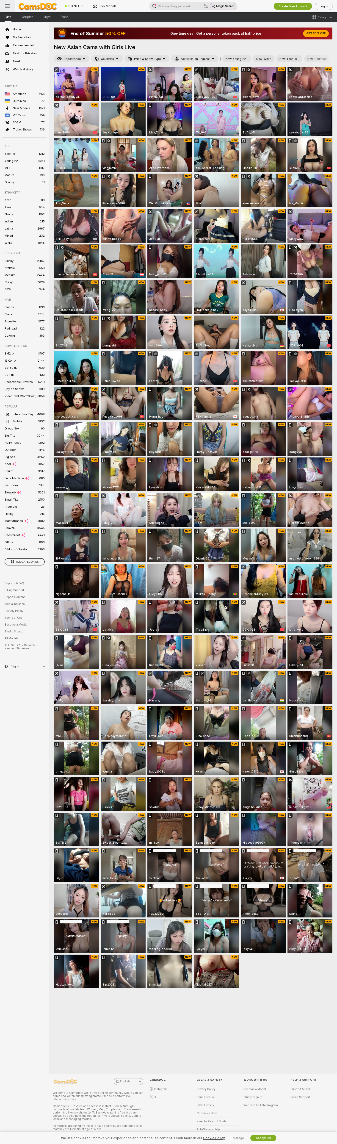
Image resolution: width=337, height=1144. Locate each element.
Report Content (15, 597)
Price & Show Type (147, 59)
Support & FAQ (14, 583)
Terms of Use (13, 617)
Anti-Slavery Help (208, 1129)
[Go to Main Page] (38, 6)
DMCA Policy (205, 1105)
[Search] (206, 6)
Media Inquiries (15, 604)
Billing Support (14, 590)
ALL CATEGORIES (27, 561)
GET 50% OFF (316, 33)
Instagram (161, 1089)
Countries (107, 59)
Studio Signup (14, 631)
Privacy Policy (14, 610)
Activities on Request (195, 59)
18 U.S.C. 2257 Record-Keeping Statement (20, 647)
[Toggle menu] (7, 6)
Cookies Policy (207, 1113)
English (125, 1081)
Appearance (72, 59)
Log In (324, 6)
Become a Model (16, 624)
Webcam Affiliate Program (260, 1105)
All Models (12, 638)
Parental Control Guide (212, 1121)
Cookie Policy (214, 1138)
